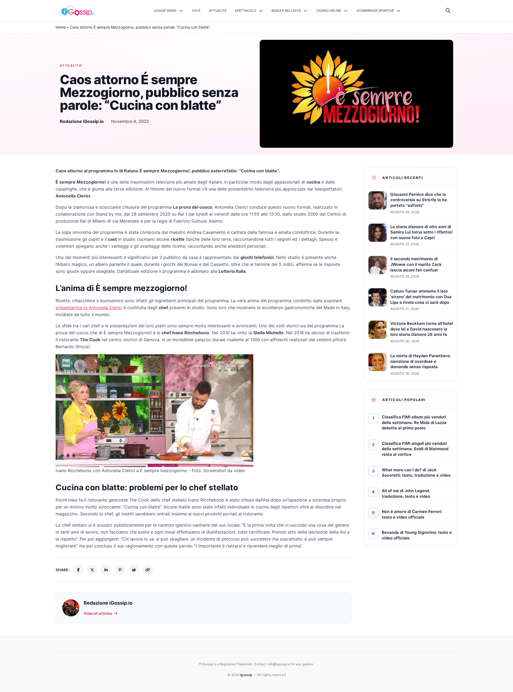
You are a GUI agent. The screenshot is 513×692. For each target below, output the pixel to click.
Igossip (246, 675)
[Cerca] (448, 10)
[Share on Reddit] (134, 570)
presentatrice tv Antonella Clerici (89, 307)
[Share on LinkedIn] (106, 570)
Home (61, 27)
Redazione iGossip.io (82, 121)
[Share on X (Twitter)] (92, 570)
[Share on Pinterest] (120, 570)
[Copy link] (147, 570)
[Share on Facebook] (78, 570)
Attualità (71, 65)
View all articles (98, 613)
